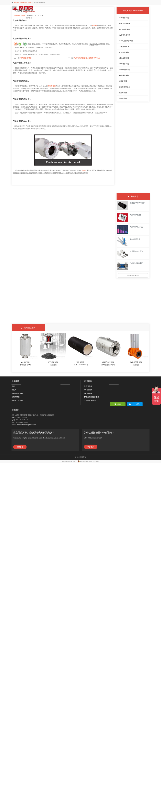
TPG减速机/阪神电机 (91, 397)
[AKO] (24, 9)
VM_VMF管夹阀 (124, 29)
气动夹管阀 (52, 86)
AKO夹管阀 (88, 393)
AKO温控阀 (88, 390)
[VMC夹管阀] (25, 346)
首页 (13, 386)
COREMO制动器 (90, 400)
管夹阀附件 (123, 98)
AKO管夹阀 (88, 386)
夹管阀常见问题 (20, 16)
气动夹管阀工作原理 (136, 263)
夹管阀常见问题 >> (27, 3)
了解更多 (20, 447)
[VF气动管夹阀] (53, 346)
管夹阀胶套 (123, 93)
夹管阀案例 (16, 397)
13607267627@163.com (26, 424)
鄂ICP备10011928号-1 (69, 461)
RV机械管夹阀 (124, 75)
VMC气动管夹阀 (124, 35)
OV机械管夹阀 (124, 46)
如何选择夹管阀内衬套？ (137, 203)
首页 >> (17, 3)
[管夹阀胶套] (80, 346)
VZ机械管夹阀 (124, 58)
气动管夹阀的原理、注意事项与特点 (87, 58)
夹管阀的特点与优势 (136, 251)
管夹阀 (84, 170)
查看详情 (25, 369)
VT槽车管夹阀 (124, 52)
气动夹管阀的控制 (135, 215)
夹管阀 (94, 25)
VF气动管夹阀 (124, 18)
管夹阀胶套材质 (25, 58)
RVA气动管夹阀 (124, 70)
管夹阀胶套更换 (17, 393)
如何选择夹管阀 (135, 239)
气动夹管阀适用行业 (136, 227)
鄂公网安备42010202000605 (89, 461)
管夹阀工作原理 (17, 400)
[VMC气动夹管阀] (108, 346)
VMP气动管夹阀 (124, 23)
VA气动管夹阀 (124, 64)
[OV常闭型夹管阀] (136, 346)
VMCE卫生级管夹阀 (126, 41)
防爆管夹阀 (123, 81)
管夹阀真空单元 (124, 87)
